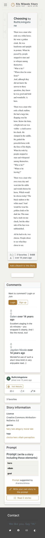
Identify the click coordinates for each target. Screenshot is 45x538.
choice (9, 437)
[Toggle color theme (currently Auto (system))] (35, 530)
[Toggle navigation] (5, 4)
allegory (19, 429)
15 (34, 391)
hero (15, 437)
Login (12, 302)
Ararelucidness (23, 483)
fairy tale (10, 429)
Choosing (20, 18)
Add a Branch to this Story (22, 265)
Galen (13, 316)
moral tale (28, 429)
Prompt (15, 480)
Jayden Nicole (18, 349)
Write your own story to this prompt (24, 490)
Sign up (22, 302)
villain (21, 437)
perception (29, 437)
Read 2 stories (24, 498)
